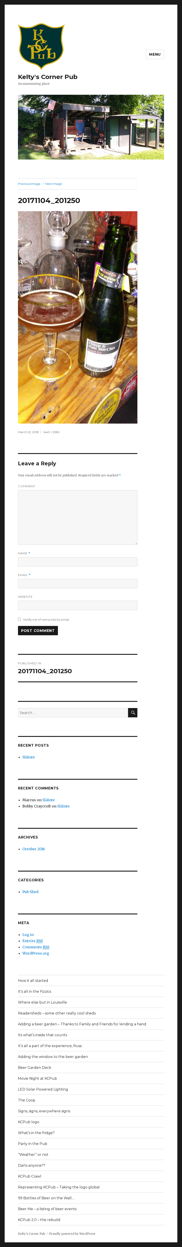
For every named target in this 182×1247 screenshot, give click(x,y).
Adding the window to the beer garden (53, 1057)
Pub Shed (30, 892)
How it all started (33, 981)
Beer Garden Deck (34, 1067)
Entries (32, 941)
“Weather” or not (33, 1154)
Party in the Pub (32, 1144)
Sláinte (28, 757)
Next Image (53, 183)
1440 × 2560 (51, 432)
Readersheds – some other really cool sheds (57, 1013)
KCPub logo (28, 1122)
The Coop (26, 1100)
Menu (155, 54)
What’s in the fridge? (36, 1133)
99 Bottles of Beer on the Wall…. (46, 1198)
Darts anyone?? (31, 1165)
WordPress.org (35, 953)
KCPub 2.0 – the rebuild (39, 1220)
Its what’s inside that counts (42, 1035)
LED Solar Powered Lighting (43, 1089)
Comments (35, 947)
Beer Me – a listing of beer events (47, 1209)
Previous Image (29, 183)
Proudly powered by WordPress (72, 1234)
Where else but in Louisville (42, 1002)
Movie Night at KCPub (37, 1078)
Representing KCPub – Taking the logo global (59, 1187)
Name (24, 553)
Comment (26, 486)
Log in (28, 934)
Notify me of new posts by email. (46, 619)
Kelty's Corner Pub (47, 77)
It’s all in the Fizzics (34, 991)
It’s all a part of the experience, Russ (50, 1046)
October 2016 (33, 849)
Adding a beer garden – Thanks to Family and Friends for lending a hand (82, 1024)
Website (25, 596)
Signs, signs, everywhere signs (44, 1111)
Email (24, 575)
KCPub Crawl (29, 1176)
